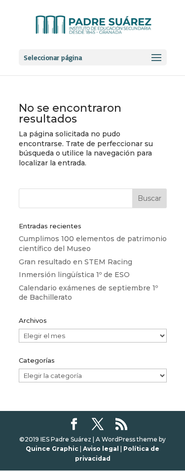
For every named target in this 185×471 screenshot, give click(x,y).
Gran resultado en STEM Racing (75, 261)
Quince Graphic (52, 448)
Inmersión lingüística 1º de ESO (74, 274)
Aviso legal (101, 448)
